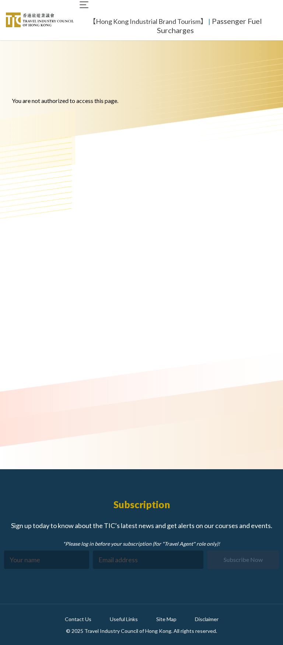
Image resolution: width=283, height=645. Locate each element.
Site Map (166, 619)
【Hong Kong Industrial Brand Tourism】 (148, 21)
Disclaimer (207, 619)
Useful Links (124, 619)
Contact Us (78, 619)
